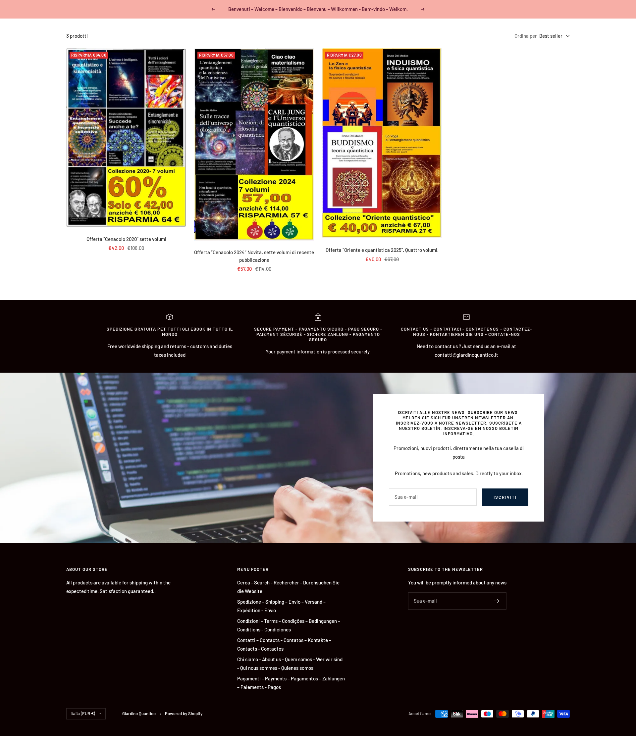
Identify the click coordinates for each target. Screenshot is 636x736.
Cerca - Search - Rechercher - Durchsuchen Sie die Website (288, 586)
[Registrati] (497, 601)
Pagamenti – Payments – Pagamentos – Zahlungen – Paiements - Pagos (291, 682)
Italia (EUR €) (83, 713)
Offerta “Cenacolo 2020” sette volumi (126, 239)
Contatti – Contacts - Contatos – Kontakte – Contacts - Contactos (284, 644)
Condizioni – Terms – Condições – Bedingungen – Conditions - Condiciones (288, 625)
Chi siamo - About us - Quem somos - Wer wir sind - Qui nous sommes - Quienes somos (290, 663)
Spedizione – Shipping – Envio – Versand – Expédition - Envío (281, 606)
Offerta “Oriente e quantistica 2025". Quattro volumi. (382, 250)
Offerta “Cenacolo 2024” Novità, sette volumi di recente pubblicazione (254, 256)
